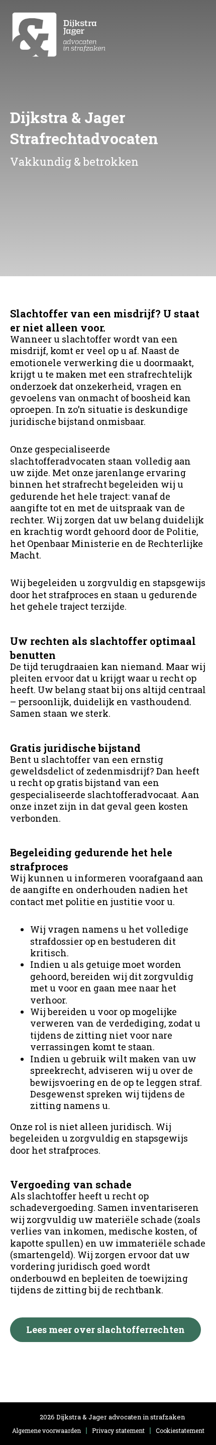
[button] (195, 34)
